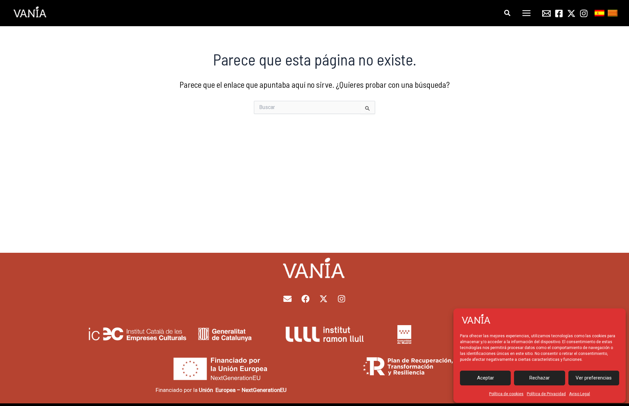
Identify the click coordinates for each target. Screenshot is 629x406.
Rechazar (539, 378)
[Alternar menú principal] (527, 13)
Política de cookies (506, 394)
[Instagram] (584, 13)
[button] (507, 13)
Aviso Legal (579, 394)
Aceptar (485, 378)
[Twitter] (571, 13)
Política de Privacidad (546, 394)
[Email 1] (546, 13)
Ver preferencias (594, 378)
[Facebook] (559, 13)
